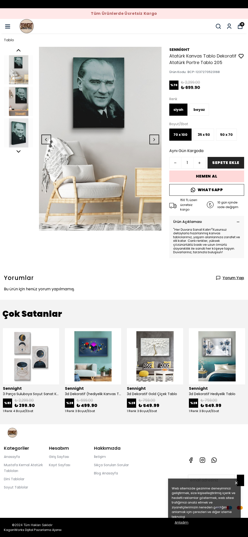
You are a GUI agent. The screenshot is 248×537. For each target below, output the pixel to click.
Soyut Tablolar (16, 487)
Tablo (9, 39)
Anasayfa (12, 456)
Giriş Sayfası (59, 456)
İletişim (100, 456)
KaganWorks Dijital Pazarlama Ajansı (33, 530)
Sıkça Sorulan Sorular (111, 465)
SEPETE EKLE (225, 162)
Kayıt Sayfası (59, 465)
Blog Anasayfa (106, 473)
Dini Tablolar (14, 479)
